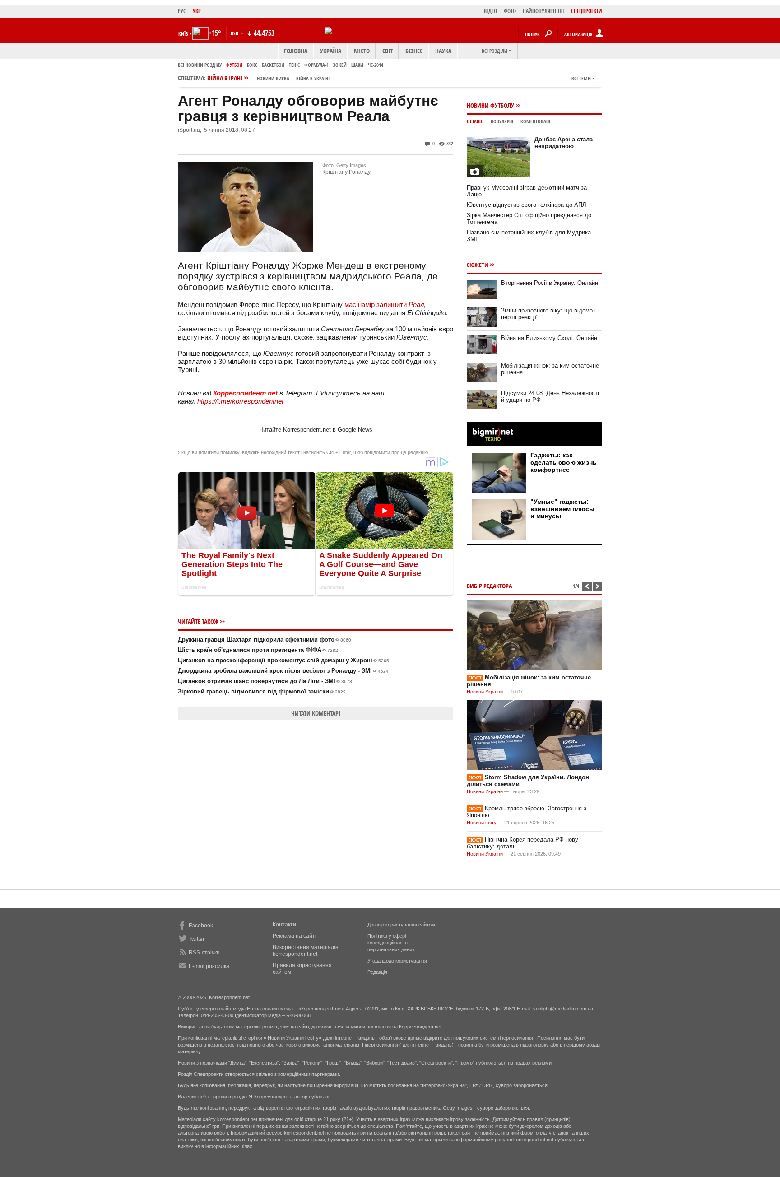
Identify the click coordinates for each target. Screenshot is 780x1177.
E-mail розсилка (209, 966)
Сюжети (477, 265)
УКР (197, 11)
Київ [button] (183, 33)
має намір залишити (384, 304)
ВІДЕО (490, 11)
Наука (443, 51)
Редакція (377, 972)
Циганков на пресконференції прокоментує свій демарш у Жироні (283, 660)
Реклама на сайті (294, 936)
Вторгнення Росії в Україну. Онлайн (549, 282)
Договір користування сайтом (401, 924)
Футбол (234, 64)
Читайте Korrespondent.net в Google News (315, 429)
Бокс (252, 64)
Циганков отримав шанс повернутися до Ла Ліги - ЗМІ (265, 681)
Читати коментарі (315, 713)
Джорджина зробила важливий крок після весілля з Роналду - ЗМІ (283, 670)
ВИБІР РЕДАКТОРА (489, 586)
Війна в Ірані (268, 78)
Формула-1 (316, 64)
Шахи (357, 64)
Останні (475, 121)
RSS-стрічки (204, 952)
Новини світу (482, 822)
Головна (295, 51)
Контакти (284, 924)
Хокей (340, 64)
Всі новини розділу (200, 64)
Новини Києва (273, 78)
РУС (182, 11)
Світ (387, 51)
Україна (330, 51)
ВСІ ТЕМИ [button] (581, 78)
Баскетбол (273, 64)
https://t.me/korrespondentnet (240, 401)
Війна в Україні (313, 78)
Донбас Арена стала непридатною (563, 142)
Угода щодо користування (397, 960)
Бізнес (413, 51)
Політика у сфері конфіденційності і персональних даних (391, 942)
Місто (362, 51)
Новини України (485, 691)
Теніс (294, 64)
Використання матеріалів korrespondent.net (305, 950)
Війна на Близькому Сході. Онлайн (549, 338)
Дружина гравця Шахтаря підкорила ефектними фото (264, 639)
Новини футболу (490, 105)
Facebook (201, 925)
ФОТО (510, 11)
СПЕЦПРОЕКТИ (586, 11)
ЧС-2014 (375, 64)
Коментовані (535, 121)
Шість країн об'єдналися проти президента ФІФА (258, 650)
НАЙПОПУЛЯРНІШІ (543, 11)
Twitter (196, 939)
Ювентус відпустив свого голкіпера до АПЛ (526, 204)
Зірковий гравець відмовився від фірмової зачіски (262, 691)
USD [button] (235, 33)
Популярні (502, 121)
